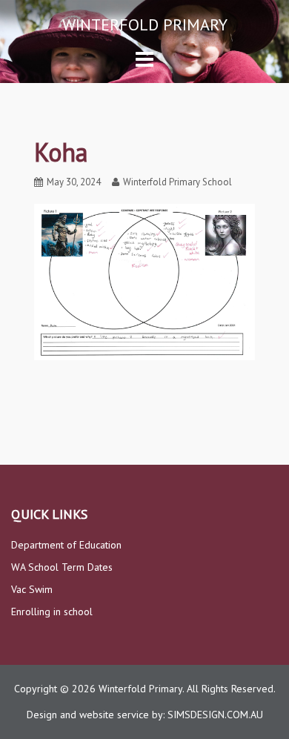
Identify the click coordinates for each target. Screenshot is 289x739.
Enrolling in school (52, 611)
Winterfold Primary (144, 24)
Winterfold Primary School (177, 182)
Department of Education (66, 544)
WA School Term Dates (62, 567)
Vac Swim (32, 589)
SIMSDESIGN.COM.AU (215, 714)
